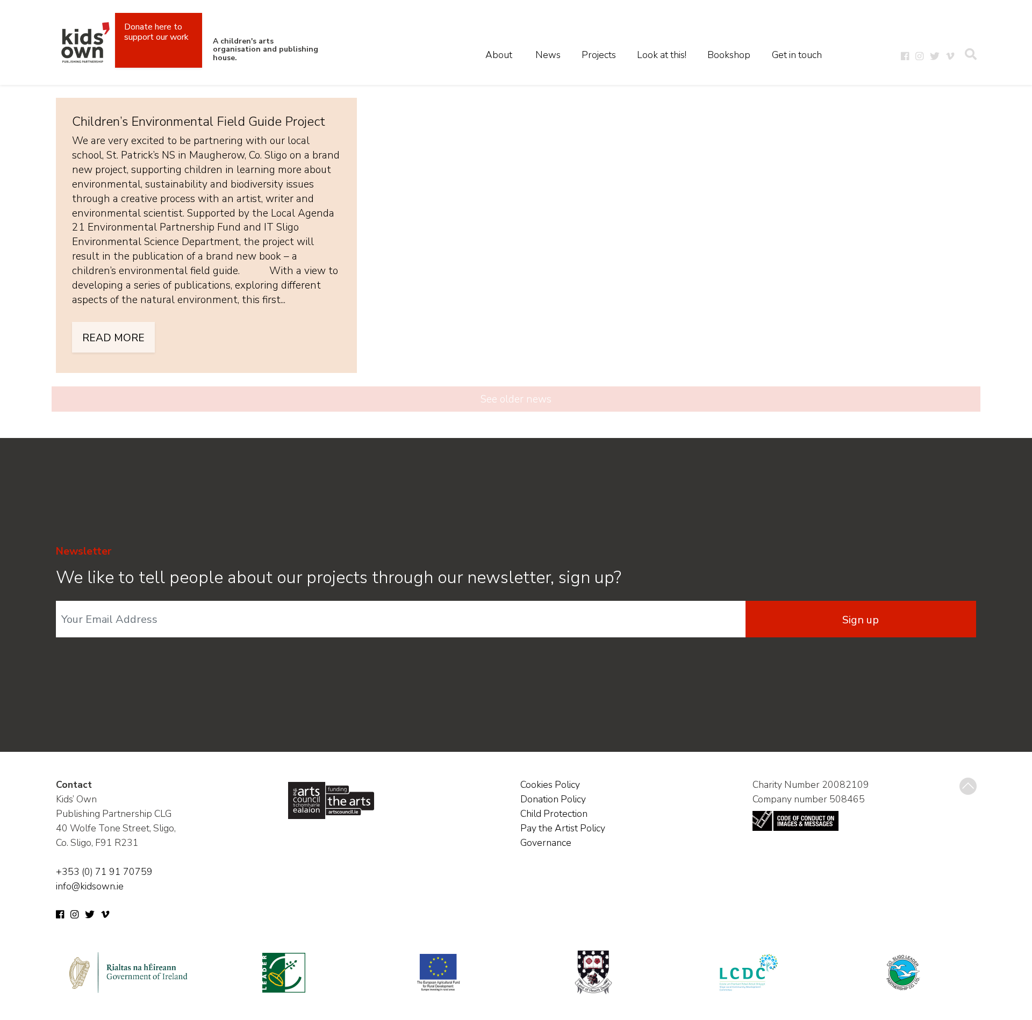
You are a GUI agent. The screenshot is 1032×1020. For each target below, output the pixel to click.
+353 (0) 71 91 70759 (104, 871)
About (498, 54)
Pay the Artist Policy (562, 828)
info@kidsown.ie (90, 886)
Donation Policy (553, 799)
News (548, 54)
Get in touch (797, 54)
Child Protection (553, 813)
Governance (545, 842)
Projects (599, 54)
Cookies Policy (550, 784)
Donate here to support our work (156, 32)
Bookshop (728, 54)
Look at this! (661, 54)
